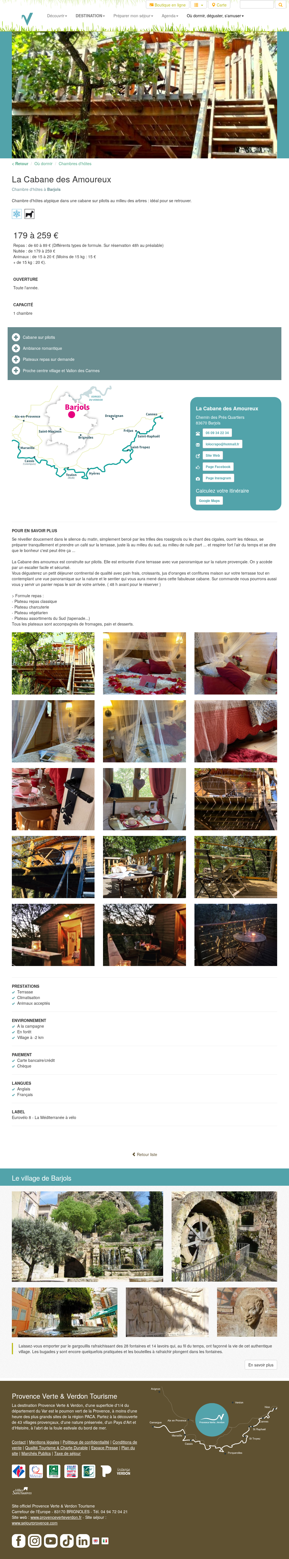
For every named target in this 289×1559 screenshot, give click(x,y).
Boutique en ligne (170, 5)
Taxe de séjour (67, 1453)
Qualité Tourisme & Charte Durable (56, 1447)
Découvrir (55, 15)
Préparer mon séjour (131, 15)
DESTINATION (89, 15)
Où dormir (43, 163)
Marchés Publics (36, 1453)
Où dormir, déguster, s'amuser (214, 15)
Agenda (169, 15)
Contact (19, 1442)
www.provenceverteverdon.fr (56, 1517)
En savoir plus (260, 1365)
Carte (221, 5)
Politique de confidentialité (86, 1442)
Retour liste (146, 1154)
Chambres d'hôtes (75, 163)
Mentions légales (44, 1442)
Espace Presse (104, 1447)
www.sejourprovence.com (35, 1523)
